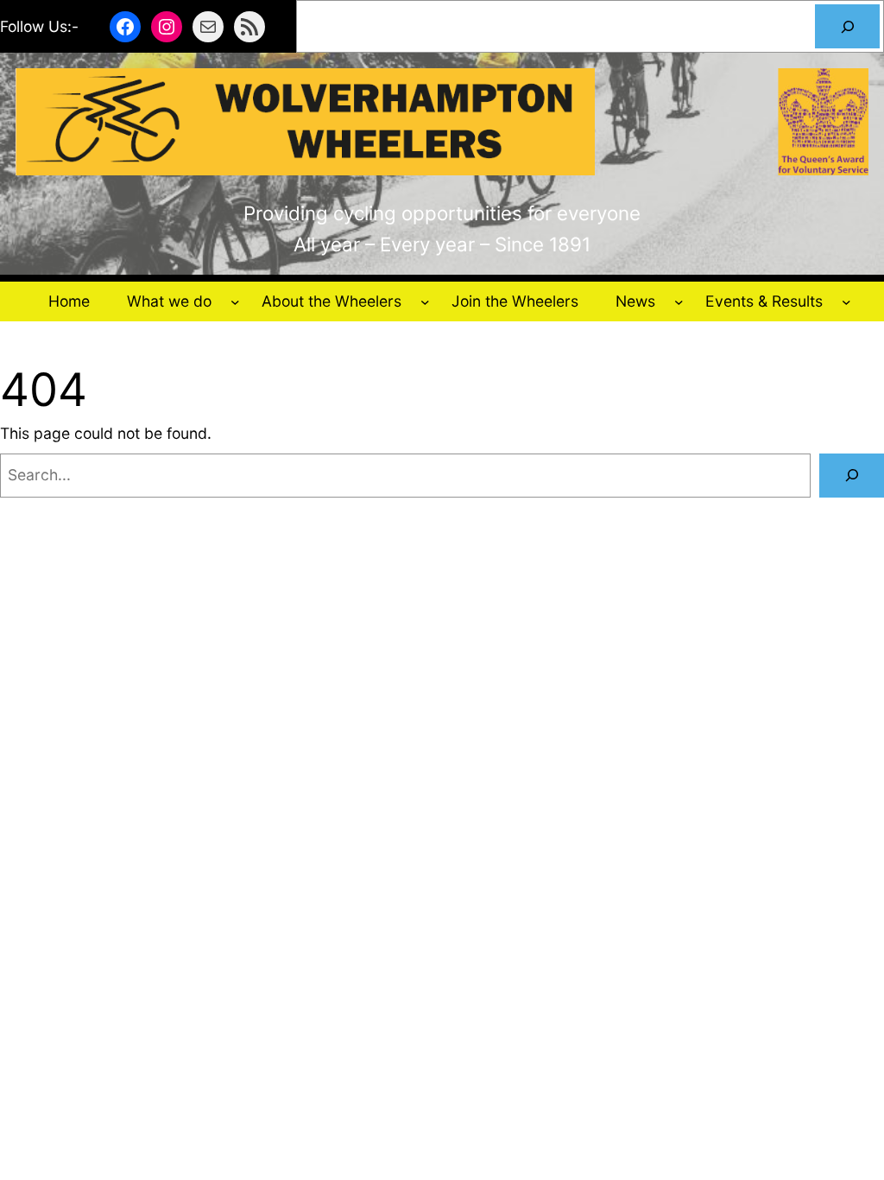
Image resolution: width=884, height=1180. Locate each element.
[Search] (847, 26)
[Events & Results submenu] (846, 302)
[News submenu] (679, 302)
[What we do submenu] (235, 302)
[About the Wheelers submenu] (425, 302)
